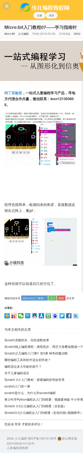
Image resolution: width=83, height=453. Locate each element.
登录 (51, 15)
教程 (61, 298)
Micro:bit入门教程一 (34, 298)
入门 (52, 298)
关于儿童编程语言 (16, 373)
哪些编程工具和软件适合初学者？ (27, 360)
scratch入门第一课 (17, 386)
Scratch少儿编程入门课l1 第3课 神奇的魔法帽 (36, 353)
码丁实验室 (13, 92)
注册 (39, 15)
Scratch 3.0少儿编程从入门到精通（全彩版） (35, 406)
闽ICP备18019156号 (42, 438)
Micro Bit (9, 33)
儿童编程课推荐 (17, 448)
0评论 (77, 33)
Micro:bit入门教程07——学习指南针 (40, 27)
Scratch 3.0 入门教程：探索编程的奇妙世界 (34, 379)
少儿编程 (23, 33)
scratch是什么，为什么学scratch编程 (30, 393)
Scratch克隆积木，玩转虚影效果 (26, 340)
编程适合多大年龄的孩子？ (23, 366)
